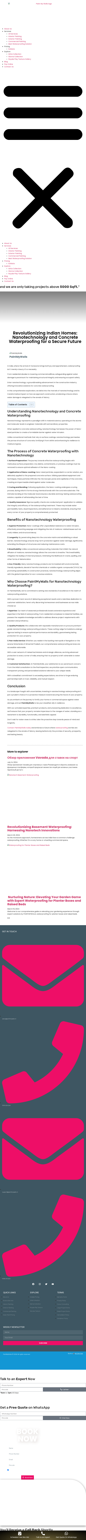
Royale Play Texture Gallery (19, 59)
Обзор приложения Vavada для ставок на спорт (42, 758)
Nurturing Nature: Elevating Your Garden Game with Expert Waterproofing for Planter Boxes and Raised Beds (44, 900)
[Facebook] (33, 1284)
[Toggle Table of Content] (30, 404)
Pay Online (8, 64)
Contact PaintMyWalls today (19, 728)
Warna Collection (15, 56)
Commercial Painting (17, 41)
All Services (13, 34)
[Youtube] (53, 1284)
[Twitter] (46, 1284)
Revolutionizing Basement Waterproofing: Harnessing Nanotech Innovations (39, 829)
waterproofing (62, 728)
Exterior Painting (15, 39)
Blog (6, 61)
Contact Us (9, 66)
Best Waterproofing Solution (20, 44)
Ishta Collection (14, 54)
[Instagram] (40, 1284)
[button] (43, 155)
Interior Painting (15, 36)
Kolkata (11, 49)
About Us (8, 29)
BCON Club (79, 1353)
